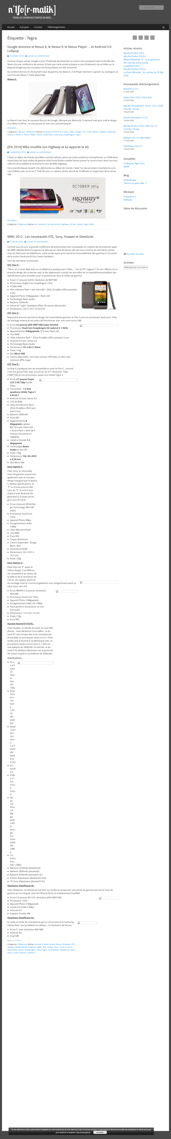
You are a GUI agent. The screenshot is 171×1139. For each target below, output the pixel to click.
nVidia (39, 134)
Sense (21, 950)
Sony (39, 950)
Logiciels (21, 131)
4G (36, 224)
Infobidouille (130, 180)
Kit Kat (73, 224)
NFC (44, 947)
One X (69, 947)
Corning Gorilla (53, 224)
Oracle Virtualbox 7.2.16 (135, 117)
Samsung (58, 134)
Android (47, 131)
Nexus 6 (11, 134)
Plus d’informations (83, 1132)
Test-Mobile (53, 950)
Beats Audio (49, 944)
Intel (89, 131)
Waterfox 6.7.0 (131, 88)
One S (56, 947)
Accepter (100, 1132)
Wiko (92, 224)
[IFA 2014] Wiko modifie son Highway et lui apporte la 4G (48, 147)
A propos (24, 27)
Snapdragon (68, 134)
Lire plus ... (12, 127)
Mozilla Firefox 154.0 (134, 53)
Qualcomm (48, 134)
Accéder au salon (135, 253)
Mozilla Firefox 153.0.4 (135, 56)
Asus (66, 131)
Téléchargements (56, 27)
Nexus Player (30, 134)
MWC (39, 947)
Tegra (78, 134)
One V (63, 947)
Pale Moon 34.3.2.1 (133, 146)
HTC (84, 131)
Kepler (95, 131)
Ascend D (39, 944)
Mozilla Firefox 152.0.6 (135, 69)
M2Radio (128, 199)
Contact (38, 27)
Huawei (10, 947)
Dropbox (66, 944)
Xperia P (23, 952)
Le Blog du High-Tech (134, 163)
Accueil (10, 27)
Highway (65, 224)
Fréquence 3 (130, 196)
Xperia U (32, 952)
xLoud (16, 952)
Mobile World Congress (25, 947)
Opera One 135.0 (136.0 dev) (138, 97)
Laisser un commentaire (38, 56)
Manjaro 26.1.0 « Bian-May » (137, 137)
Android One (57, 131)
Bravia (59, 944)
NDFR (126, 166)
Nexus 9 (19, 134)
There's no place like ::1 (135, 183)
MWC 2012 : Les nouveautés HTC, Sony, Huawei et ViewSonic (50, 237)
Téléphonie (31, 131)
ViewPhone (64, 950)
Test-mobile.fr (17, 940)
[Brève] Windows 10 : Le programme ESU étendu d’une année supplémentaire (142, 62)
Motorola (111, 131)
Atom (72, 131)
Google (78, 131)
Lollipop (102, 131)
